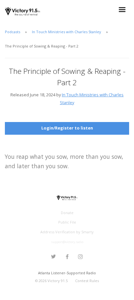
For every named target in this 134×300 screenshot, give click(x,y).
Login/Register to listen (67, 128)
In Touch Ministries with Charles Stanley (67, 31)
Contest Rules (87, 280)
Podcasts (12, 31)
